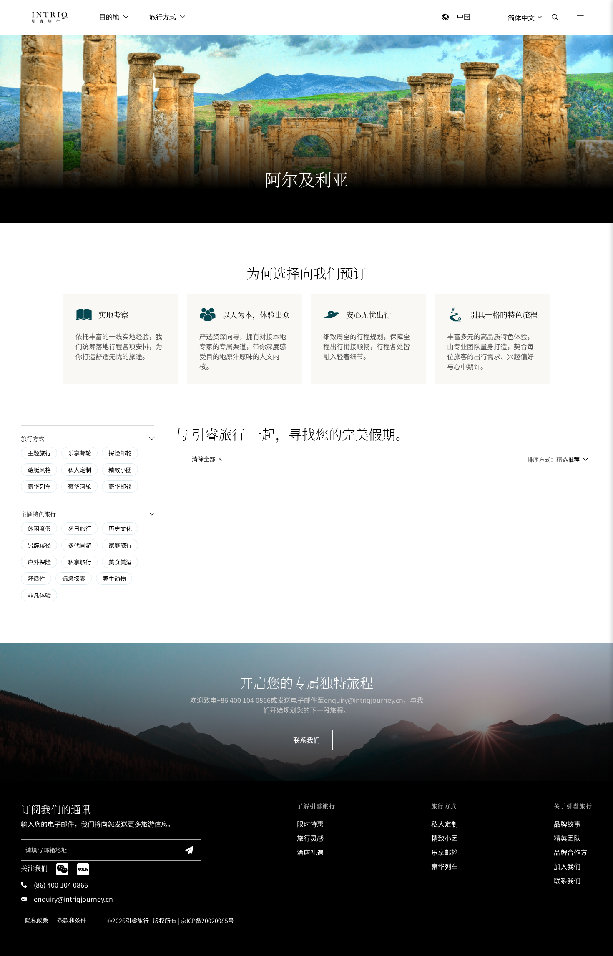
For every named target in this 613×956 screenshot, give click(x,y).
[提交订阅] (189, 850)
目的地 (109, 17)
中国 (463, 17)
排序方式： (541, 459)
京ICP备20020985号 (207, 920)
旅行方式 (162, 17)
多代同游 (79, 545)
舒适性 (36, 578)
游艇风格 (39, 469)
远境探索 (73, 578)
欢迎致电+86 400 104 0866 (230, 700)
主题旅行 (39, 453)
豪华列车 (39, 486)
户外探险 (39, 562)
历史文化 (120, 528)
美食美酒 (120, 562)
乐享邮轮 (79, 453)
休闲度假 (39, 528)
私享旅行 (79, 562)
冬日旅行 (79, 528)
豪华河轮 (79, 486)
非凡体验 (39, 595)
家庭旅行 (120, 545)
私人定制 (79, 469)
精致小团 (120, 469)
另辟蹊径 (39, 545)
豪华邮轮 (120, 486)
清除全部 (204, 459)
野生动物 (114, 578)
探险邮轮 (120, 453)
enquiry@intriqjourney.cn (363, 700)
